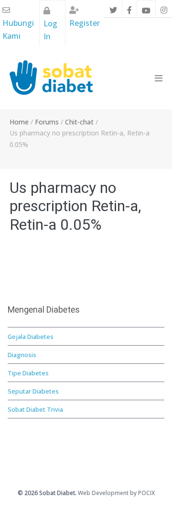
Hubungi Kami (18, 29)
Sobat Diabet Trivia (35, 409)
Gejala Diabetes (31, 336)
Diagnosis (22, 354)
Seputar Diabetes (33, 391)
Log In (50, 30)
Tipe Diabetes (28, 373)
